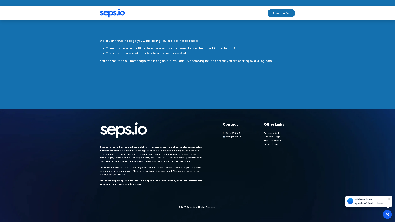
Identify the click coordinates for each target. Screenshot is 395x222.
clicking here (159, 61)
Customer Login (272, 136)
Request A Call (271, 133)
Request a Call (281, 13)
